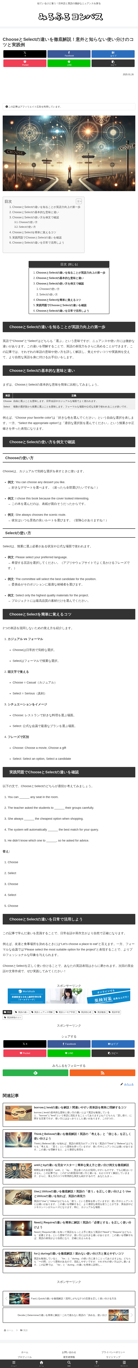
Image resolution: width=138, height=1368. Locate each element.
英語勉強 (101, 1012)
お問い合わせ (69, 1352)
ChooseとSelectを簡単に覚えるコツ (34, 232)
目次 (63, 264)
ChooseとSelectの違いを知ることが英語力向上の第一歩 (46, 206)
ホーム (24, 1352)
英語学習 (116, 1012)
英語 (9, 1012)
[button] (113, 63)
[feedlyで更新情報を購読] (35, 1072)
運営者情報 (69, 1357)
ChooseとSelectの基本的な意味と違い (35, 212)
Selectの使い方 (27, 227)
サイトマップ (113, 1357)
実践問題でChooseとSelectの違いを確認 (36, 237)
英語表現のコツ (14, 1017)
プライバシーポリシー (113, 1352)
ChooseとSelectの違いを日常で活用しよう (38, 242)
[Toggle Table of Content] (77, 201)
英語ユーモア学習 (67, 1012)
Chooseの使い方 (28, 222)
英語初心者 (86, 1012)
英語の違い (23, 1012)
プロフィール (25, 1357)
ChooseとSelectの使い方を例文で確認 (35, 217)
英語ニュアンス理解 (43, 1012)
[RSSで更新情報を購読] (102, 1072)
